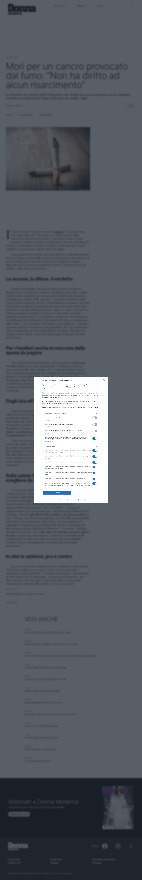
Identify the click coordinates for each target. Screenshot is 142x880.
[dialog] (71, 440)
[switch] (94, 417)
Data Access (71, 500)
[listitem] (71, 414)
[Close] (104, 380)
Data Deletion (60, 500)
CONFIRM (57, 493)
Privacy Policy (82, 500)
